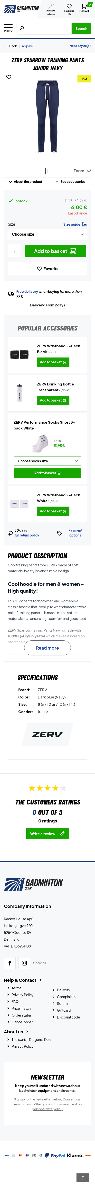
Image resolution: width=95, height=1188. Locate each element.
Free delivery (27, 291)
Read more (47, 648)
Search (81, 28)
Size (11, 224)
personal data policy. (47, 1109)
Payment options (75, 532)
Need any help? (80, 46)
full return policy (27, 535)
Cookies (39, 963)
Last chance (77, 213)
